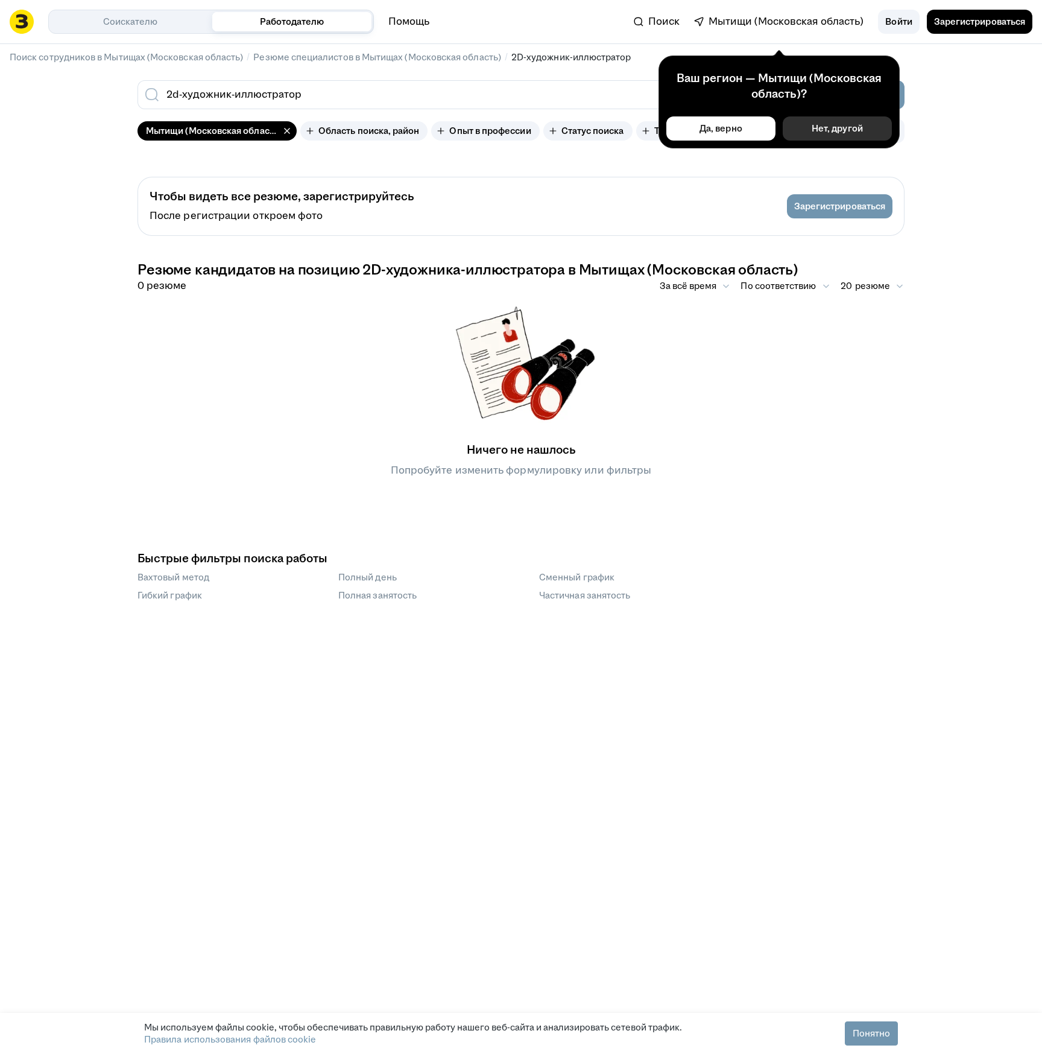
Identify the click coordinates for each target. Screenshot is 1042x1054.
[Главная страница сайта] (22, 22)
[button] (898, 22)
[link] (657, 21)
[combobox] (435, 94)
